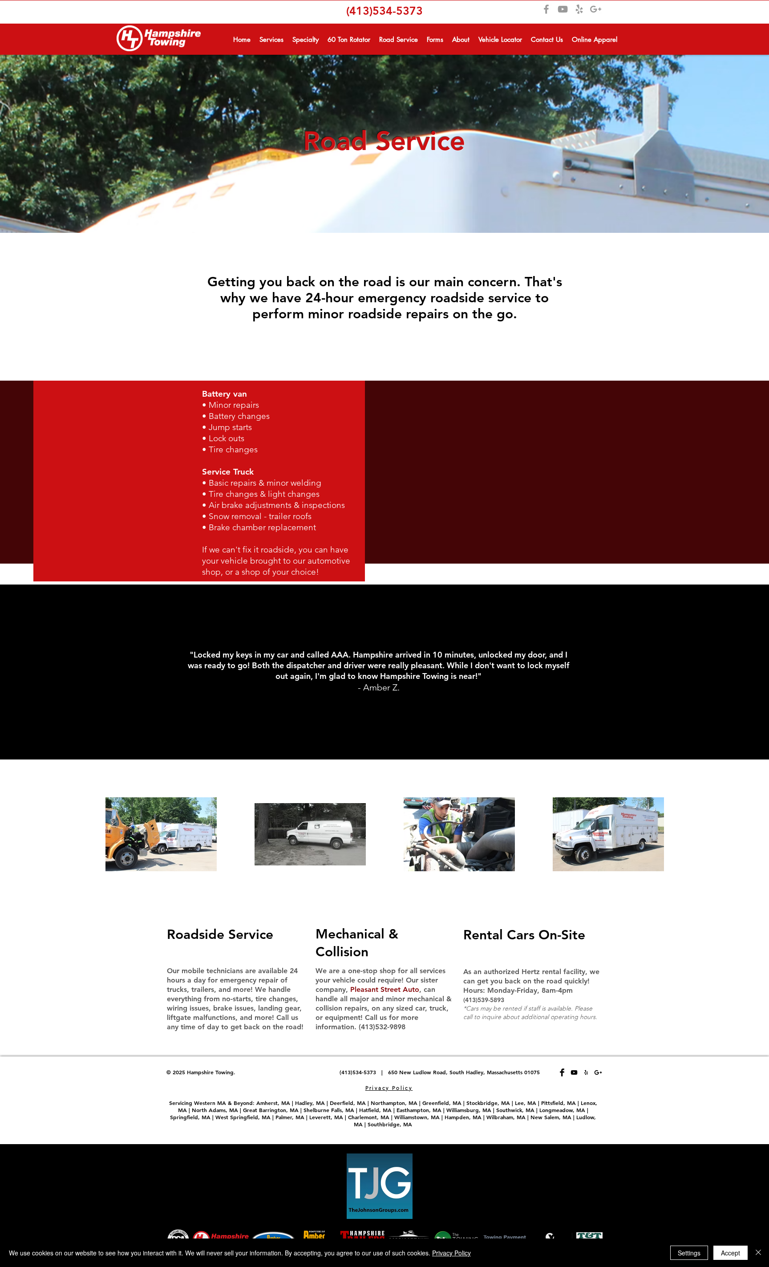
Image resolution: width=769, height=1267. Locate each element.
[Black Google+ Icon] (598, 1072)
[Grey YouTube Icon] (563, 9)
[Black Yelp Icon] (586, 1072)
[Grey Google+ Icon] (596, 9)
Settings (689, 1252)
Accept (730, 1252)
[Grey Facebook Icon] (546, 9)
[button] (271, 38)
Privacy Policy (451, 1252)
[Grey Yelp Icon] (579, 9)
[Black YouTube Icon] (574, 1072)
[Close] (758, 1253)
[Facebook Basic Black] (562, 1072)
